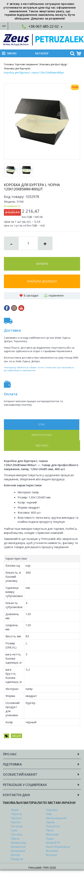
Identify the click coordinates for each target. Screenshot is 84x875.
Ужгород (16, 826)
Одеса (15, 838)
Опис (41, 424)
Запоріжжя (18, 851)
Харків (50, 822)
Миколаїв (52, 834)
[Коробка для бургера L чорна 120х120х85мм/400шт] (42, 121)
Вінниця (51, 855)
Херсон (16, 822)
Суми (14, 830)
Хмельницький (56, 818)
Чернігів (16, 814)
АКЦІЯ (16, 736)
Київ (49, 814)
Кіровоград (18, 842)
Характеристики (41, 435)
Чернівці (52, 810)
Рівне (50, 830)
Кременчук (18, 847)
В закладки (31, 295)
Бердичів (17, 859)
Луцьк (50, 838)
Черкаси (16, 818)
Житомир (52, 851)
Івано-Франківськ (58, 847)
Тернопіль (53, 826)
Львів (15, 810)
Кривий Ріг (53, 842)
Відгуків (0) (42, 445)
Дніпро (15, 855)
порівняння (56, 295)
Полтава (16, 834)
